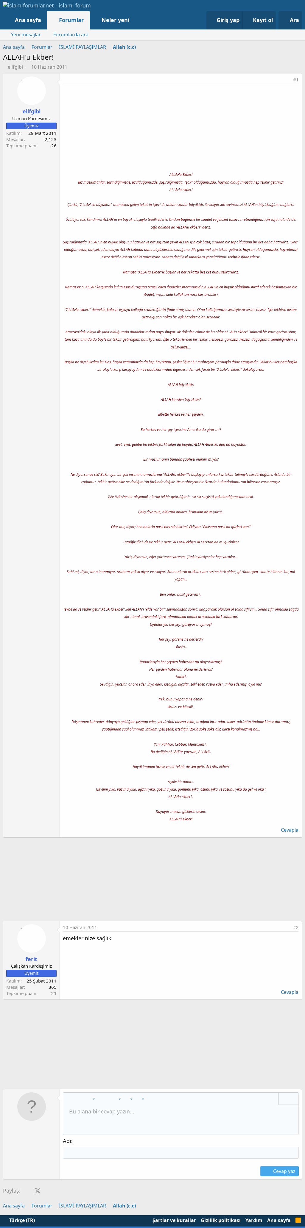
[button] (135, 20)
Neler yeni (115, 20)
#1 (296, 79)
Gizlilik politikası (221, 1220)
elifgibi (15, 67)
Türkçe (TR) (21, 1220)
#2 (296, 927)
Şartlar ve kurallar (174, 1220)
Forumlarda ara (70, 34)
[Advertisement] (181, 128)
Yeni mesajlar (26, 34)
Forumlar (71, 20)
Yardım (253, 1220)
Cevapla (289, 830)
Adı (67, 1140)
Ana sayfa (28, 20)
